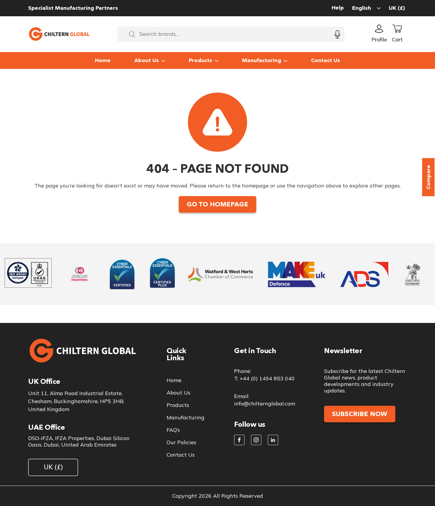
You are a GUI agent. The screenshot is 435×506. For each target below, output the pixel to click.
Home (103, 60)
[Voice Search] (337, 34)
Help (338, 8)
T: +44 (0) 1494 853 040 (264, 378)
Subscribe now (359, 414)
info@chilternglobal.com (264, 403)
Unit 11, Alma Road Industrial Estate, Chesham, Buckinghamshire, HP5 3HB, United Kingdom (76, 401)
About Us (146, 60)
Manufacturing (261, 60)
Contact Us (325, 60)
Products (200, 60)
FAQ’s (173, 430)
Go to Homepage (217, 204)
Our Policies (181, 442)
